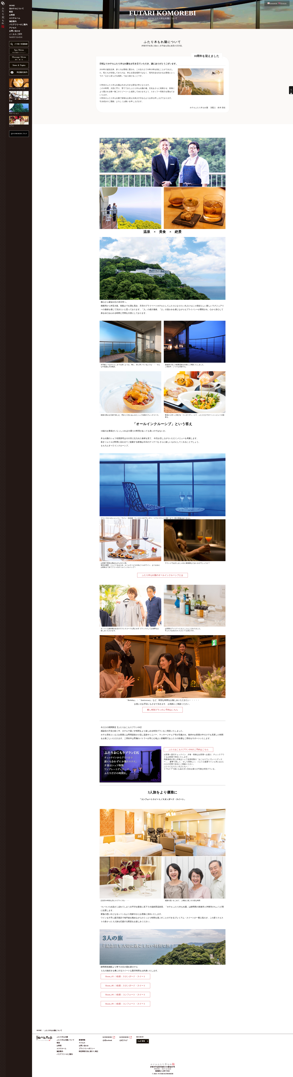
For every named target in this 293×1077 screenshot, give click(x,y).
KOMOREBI (107, 1037)
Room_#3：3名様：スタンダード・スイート (125, 976)
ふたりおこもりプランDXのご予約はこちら (188, 749)
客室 (11, 12)
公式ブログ (123, 1040)
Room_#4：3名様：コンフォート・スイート (125, 994)
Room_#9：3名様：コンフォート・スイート (125, 1004)
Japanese (273, 3)
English (283, 3)
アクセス (12, 28)
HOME (12, 6)
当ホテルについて (16, 8)
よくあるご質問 (15, 34)
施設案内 (12, 21)
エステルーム (14, 18)
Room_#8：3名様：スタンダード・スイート (125, 985)
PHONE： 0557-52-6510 (162, 1069)
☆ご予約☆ (291, 90)
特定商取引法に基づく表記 (88, 1051)
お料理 (12, 15)
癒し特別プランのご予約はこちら (162, 710)
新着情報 (82, 1040)
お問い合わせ (14, 31)
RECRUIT (140, 1037)
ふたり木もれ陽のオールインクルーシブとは (162, 575)
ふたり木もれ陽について (65, 1040)
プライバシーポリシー (87, 1048)
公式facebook (107, 1040)
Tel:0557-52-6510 (15, 37)
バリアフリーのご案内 (18, 24)
